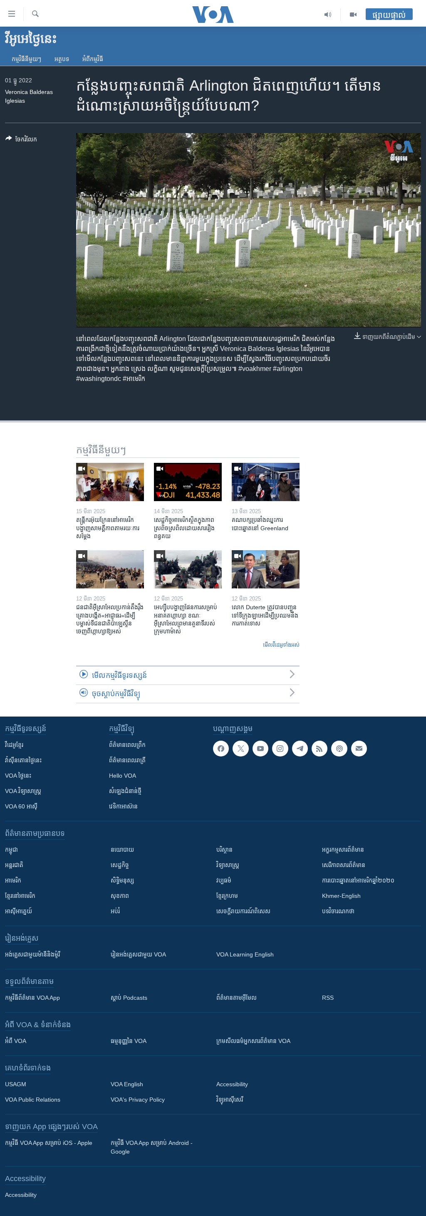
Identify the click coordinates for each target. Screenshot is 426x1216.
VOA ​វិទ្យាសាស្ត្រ (23, 791)
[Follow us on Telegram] (300, 748)
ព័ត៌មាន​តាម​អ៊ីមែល (236, 997)
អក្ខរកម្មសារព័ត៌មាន (343, 849)
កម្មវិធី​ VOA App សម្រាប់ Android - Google (152, 1147)
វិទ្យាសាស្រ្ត (227, 865)
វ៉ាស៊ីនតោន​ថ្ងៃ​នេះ (23, 760)
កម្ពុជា (11, 849)
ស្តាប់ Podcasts (129, 997)
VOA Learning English (245, 954)
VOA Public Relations (32, 1099)
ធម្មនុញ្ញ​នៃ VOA (128, 1041)
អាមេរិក (13, 880)
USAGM (15, 1084)
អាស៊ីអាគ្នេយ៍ (18, 911)
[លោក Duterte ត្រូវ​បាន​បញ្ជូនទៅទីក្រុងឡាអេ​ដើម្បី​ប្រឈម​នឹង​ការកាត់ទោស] (266, 569)
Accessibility (232, 1084)
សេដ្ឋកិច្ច (120, 865)
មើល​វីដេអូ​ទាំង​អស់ (281, 645)
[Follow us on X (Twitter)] (240, 748)
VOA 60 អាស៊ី (21, 806)
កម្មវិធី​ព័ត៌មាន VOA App (32, 997)
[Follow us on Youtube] (260, 748)
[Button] (21, 140)
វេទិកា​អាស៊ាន (123, 806)
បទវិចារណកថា (338, 911)
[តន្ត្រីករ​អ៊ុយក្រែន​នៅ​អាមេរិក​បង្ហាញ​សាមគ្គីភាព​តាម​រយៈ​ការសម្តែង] (110, 482)
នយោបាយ (122, 849)
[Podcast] (339, 748)
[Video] (353, 14)
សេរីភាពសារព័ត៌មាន (343, 865)
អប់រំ (115, 911)
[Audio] (328, 14)
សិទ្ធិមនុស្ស (122, 880)
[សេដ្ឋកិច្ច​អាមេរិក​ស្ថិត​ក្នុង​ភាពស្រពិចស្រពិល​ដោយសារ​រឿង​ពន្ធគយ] (188, 482)
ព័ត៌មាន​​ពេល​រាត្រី (127, 760)
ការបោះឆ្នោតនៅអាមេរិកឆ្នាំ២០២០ (358, 880)
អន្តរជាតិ (14, 865)
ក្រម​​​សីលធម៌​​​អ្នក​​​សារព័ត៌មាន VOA (253, 1041)
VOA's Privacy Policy (138, 1099)
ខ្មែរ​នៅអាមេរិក (20, 895)
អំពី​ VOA (15, 1041)
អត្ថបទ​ (61, 59)
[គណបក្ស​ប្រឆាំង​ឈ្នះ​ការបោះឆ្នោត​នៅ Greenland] (266, 482)
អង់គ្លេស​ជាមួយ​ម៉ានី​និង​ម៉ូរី (32, 954)
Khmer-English (341, 895)
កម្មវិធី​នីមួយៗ (26, 59)
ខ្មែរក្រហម (227, 895)
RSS (328, 997)
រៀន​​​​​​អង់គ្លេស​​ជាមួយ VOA (138, 954)
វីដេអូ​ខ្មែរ (14, 744)
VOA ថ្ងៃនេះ (18, 775)
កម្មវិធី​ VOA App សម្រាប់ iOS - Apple (48, 1142)
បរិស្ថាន (224, 849)
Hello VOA (122, 775)
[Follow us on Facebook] (221, 748)
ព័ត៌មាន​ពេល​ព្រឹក (127, 744)
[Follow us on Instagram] (280, 748)
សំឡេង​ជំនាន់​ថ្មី (125, 791)
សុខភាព (120, 895)
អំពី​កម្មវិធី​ (92, 59)
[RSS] (319, 748)
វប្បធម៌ (223, 880)
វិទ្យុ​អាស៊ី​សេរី (229, 1099)
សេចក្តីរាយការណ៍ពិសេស (243, 911)
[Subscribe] (359, 748)
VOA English (127, 1084)
